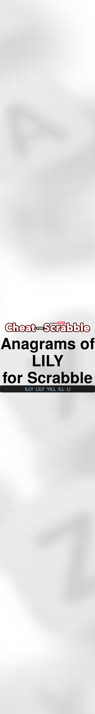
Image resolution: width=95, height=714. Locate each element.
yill (51, 389)
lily (40, 389)
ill (61, 389)
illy (29, 389)
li (68, 389)
